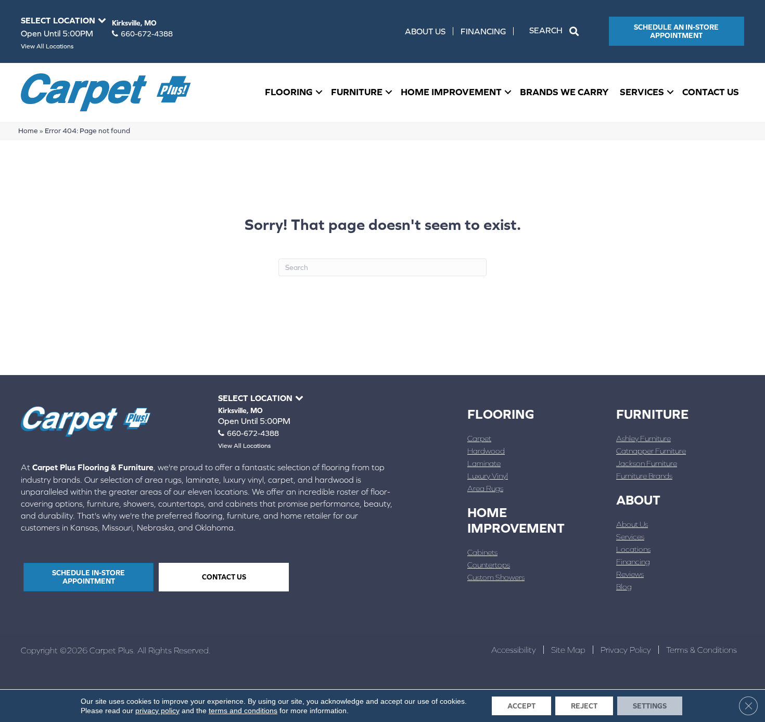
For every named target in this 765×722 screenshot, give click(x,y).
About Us (425, 31)
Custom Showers (496, 577)
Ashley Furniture (643, 438)
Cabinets (482, 552)
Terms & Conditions (701, 650)
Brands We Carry (564, 91)
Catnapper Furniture (651, 450)
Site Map (568, 650)
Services (642, 91)
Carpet (479, 438)
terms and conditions (243, 710)
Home (28, 130)
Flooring (289, 91)
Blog (624, 586)
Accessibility (513, 650)
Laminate (484, 463)
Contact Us (710, 91)
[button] (556, 31)
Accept (521, 706)
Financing (483, 31)
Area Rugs (485, 488)
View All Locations (47, 46)
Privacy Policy (626, 650)
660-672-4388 (147, 34)
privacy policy (157, 710)
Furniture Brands (644, 475)
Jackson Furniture (646, 463)
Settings (650, 706)
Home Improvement (451, 91)
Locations (633, 549)
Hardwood (486, 450)
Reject (584, 706)
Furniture (356, 91)
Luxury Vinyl (487, 475)
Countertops (488, 564)
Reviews (630, 574)
